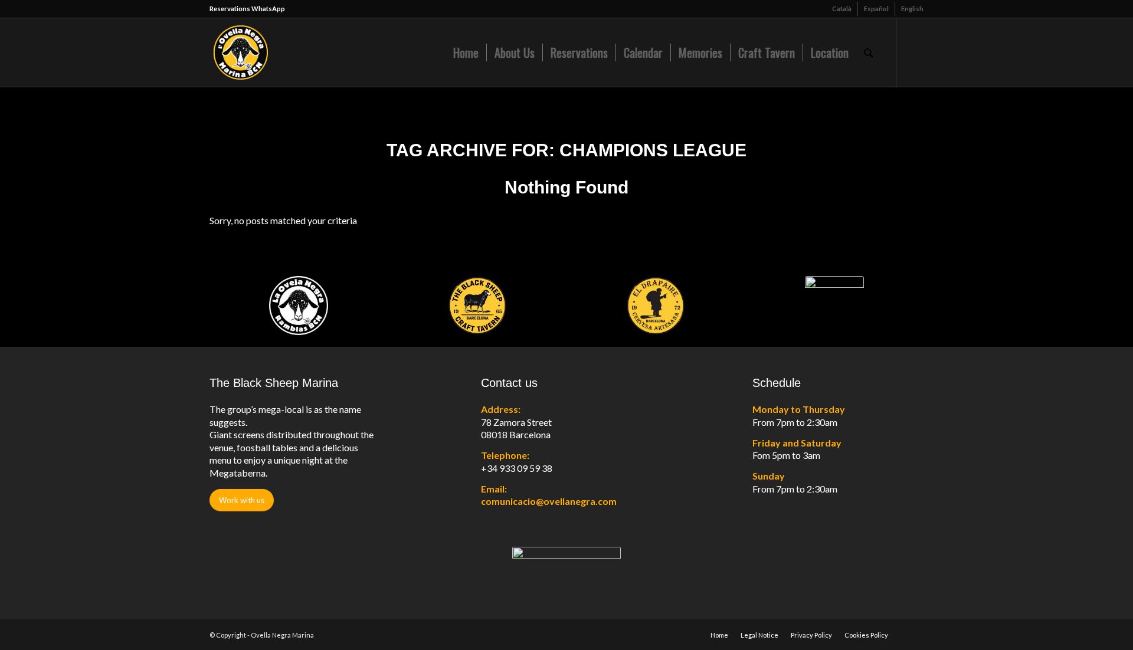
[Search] (868, 52)
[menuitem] (842, 9)
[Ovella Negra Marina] (284, 52)
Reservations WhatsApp (247, 8)
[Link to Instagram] (915, 52)
